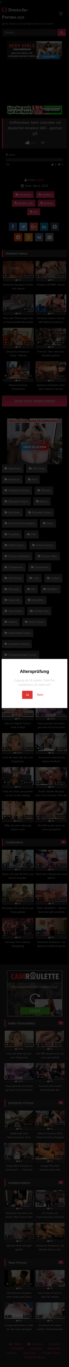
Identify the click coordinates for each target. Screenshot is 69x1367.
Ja (27, 694)
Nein (40, 694)
